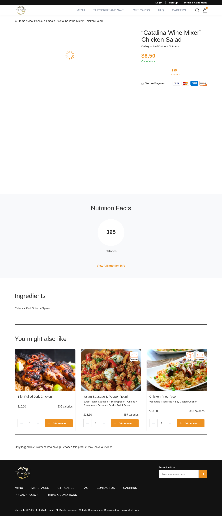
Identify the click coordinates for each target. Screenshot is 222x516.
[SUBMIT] (203, 474)
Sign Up (173, 2)
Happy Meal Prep (129, 510)
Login (158, 2)
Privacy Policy (26, 494)
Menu (81, 10)
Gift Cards (141, 10)
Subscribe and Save (109, 10)
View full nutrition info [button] (111, 265)
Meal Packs (34, 21)
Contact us (106, 487)
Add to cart (59, 423)
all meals (49, 21)
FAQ (161, 10)
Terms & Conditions (195, 2)
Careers (179, 10)
